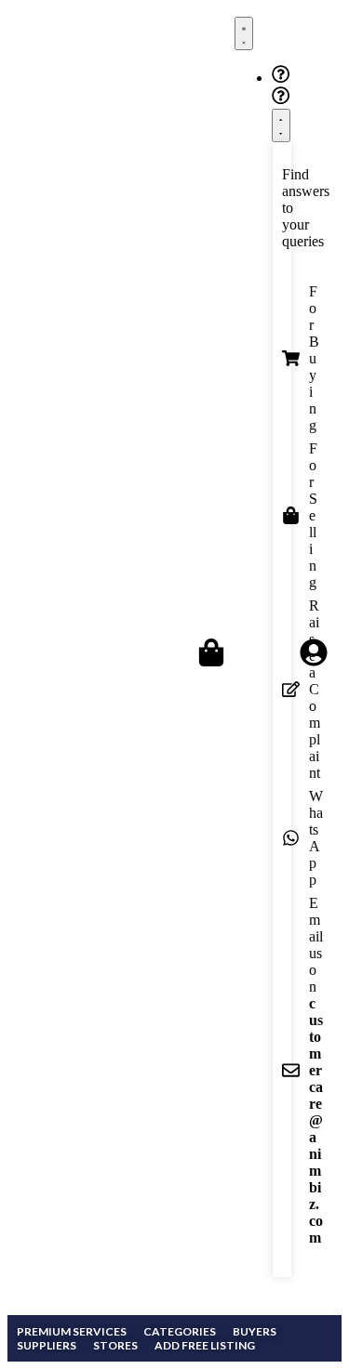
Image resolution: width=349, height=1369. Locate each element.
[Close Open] (280, 125)
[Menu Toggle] (244, 33)
